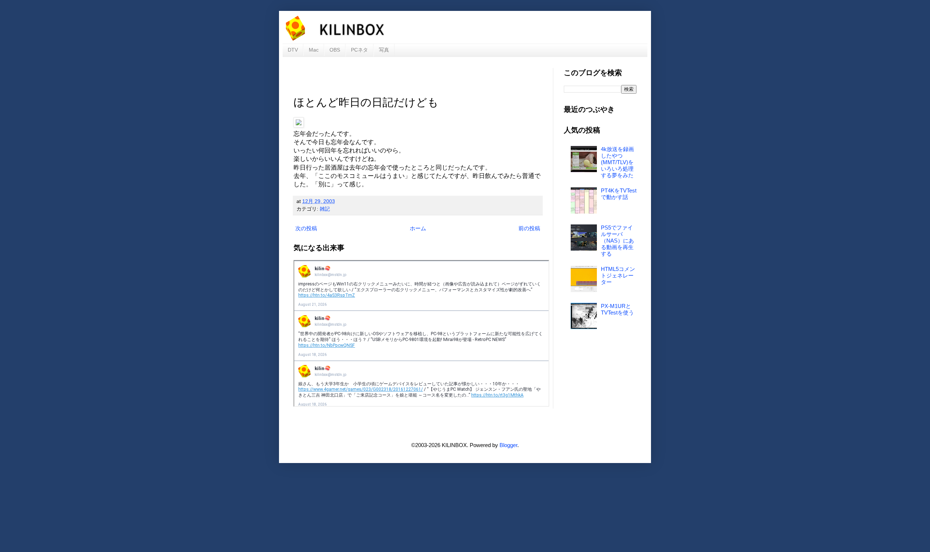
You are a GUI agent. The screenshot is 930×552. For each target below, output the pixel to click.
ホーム (418, 228)
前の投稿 (529, 228)
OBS (334, 50)
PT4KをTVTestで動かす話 (618, 193)
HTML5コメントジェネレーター (618, 275)
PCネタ (359, 50)
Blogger (508, 445)
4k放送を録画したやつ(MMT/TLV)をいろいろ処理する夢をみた (617, 162)
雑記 (325, 209)
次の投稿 (306, 228)
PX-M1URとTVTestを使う (617, 309)
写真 (384, 50)
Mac (314, 50)
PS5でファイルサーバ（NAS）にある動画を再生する (617, 240)
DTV (293, 50)
